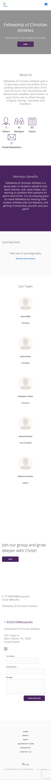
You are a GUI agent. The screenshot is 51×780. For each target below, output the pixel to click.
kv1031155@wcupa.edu (20, 621)
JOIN (25, 44)
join (10, 559)
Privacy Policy (42, 769)
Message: (9, 677)
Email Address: (11, 667)
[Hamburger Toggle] (46, 5)
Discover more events (25, 258)
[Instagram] (5, 649)
